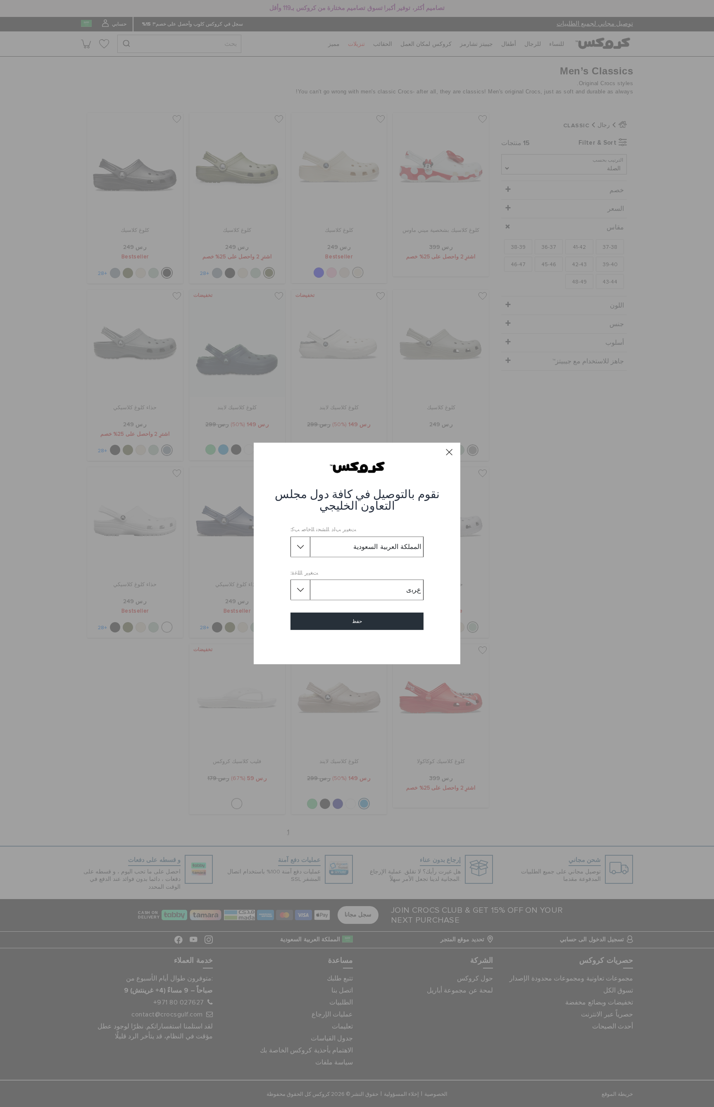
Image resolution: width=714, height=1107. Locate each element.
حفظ (357, 621)
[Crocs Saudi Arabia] (357, 467)
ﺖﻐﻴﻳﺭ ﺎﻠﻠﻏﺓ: (304, 573)
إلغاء (357, 645)
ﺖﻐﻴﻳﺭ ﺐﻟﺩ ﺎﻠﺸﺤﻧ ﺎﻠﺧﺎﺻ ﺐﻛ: (323, 529)
